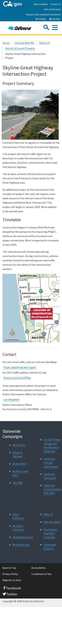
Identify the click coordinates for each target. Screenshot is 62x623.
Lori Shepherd (11, 399)
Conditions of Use (41, 574)
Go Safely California (18, 527)
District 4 (44, 42)
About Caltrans (41, 4)
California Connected (50, 476)
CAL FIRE (18, 482)
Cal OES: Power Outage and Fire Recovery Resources (52, 445)
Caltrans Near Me (24, 42)
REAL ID (48, 514)
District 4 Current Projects (20, 48)
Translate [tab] (55, 18)
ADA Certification (52, 9)
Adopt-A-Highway (18, 454)
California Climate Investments (51, 462)
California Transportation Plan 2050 (52, 489)
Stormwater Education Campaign (51, 533)
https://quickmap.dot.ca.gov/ (19, 367)
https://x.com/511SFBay (17, 377)
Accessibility (38, 567)
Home (5, 42)
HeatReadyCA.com (23, 537)
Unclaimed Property (50, 546)
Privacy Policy (10, 574)
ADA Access (19, 445)
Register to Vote (11, 580)
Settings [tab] (42, 18)
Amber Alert (19, 463)
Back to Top (9, 567)
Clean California (18, 516)
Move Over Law (21, 544)
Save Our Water (52, 521)
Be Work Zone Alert (20, 473)
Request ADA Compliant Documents (43, 14)
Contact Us (55, 4)
